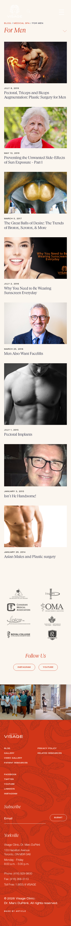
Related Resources (50, 753)
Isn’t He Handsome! (20, 496)
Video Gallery (13, 758)
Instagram (24, 667)
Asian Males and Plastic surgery (30, 557)
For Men (15, 31)
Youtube (48, 667)
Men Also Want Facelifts (24, 354)
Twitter (9, 779)
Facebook (10, 775)
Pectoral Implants (18, 435)
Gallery (9, 753)
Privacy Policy (47, 749)
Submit (58, 818)
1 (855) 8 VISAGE (25, 885)
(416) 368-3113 (19, 879)
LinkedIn (9, 789)
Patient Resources (16, 763)
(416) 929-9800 (22, 874)
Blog (7, 749)
